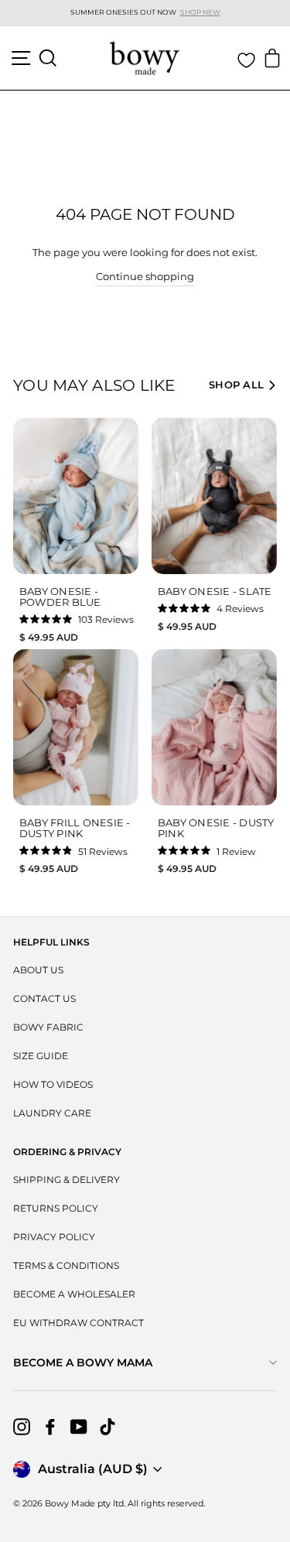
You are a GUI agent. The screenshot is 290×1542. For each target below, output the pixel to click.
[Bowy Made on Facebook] (50, 1426)
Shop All (236, 384)
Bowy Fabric (48, 1027)
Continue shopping (145, 276)
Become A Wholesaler (74, 1294)
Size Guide (40, 1056)
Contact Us (44, 998)
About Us (38, 970)
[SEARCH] (48, 58)
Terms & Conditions (66, 1265)
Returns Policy (55, 1208)
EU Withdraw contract (78, 1322)
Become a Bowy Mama (82, 1362)
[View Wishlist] (246, 60)
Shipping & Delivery (66, 1179)
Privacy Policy (54, 1237)
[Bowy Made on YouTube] (78, 1426)
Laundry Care (52, 1113)
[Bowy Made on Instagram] (21, 1426)
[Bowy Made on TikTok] (107, 1426)
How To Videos (53, 1084)
